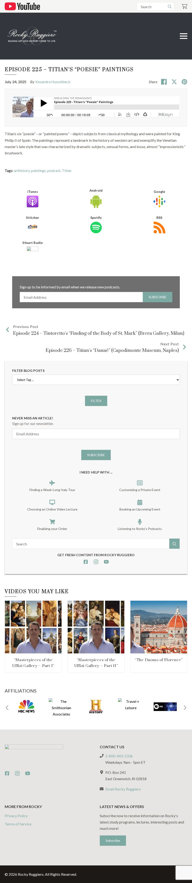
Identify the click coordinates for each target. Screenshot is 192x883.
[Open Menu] (183, 36)
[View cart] (184, 6)
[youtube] (106, 561)
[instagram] (96, 561)
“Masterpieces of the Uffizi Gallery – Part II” (96, 663)
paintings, (39, 170)
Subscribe (157, 297)
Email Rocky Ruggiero (123, 789)
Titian (66, 170)
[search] (170, 6)
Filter (96, 401)
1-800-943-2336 (119, 756)
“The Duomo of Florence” (159, 660)
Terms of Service (18, 824)
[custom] (85, 561)
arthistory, (22, 170)
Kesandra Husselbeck (52, 81)
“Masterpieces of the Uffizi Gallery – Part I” (33, 663)
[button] (7, 707)
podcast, (54, 170)
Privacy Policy (16, 815)
